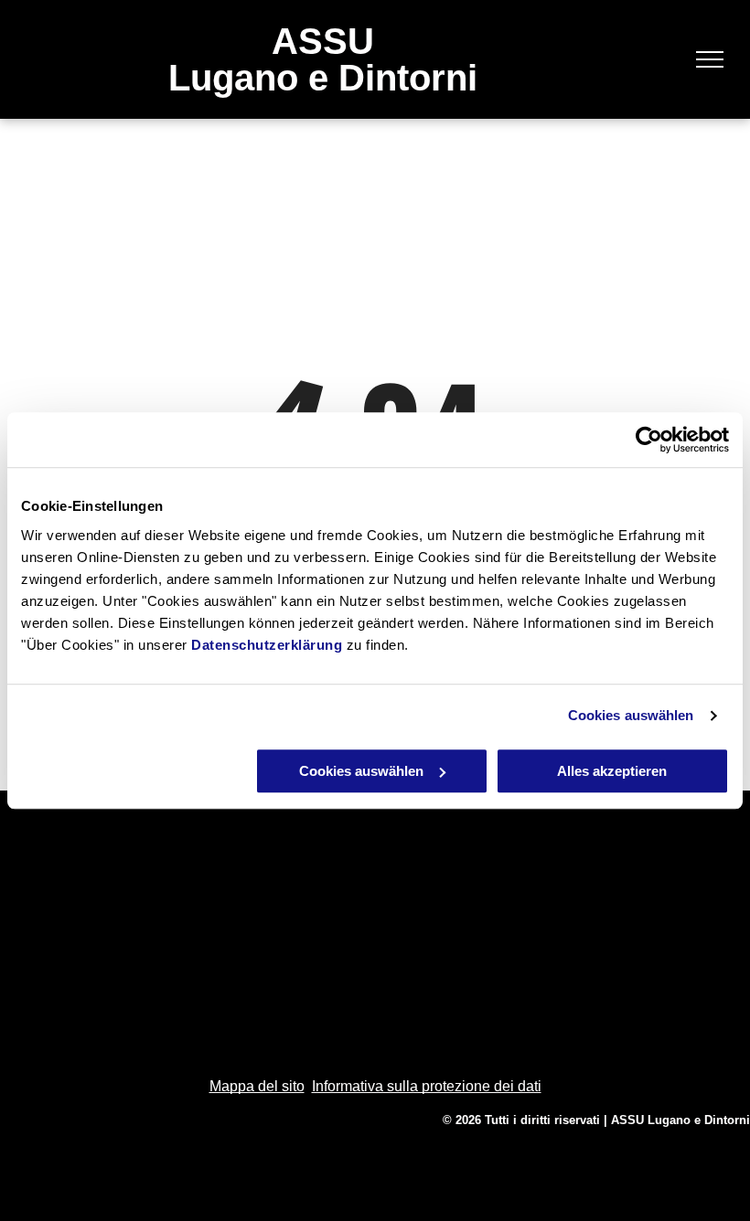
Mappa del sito (257, 1086)
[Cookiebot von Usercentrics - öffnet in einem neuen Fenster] (649, 439)
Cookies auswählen (631, 715)
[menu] (710, 59)
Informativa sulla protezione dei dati (426, 1086)
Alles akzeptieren (612, 771)
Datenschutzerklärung (266, 645)
